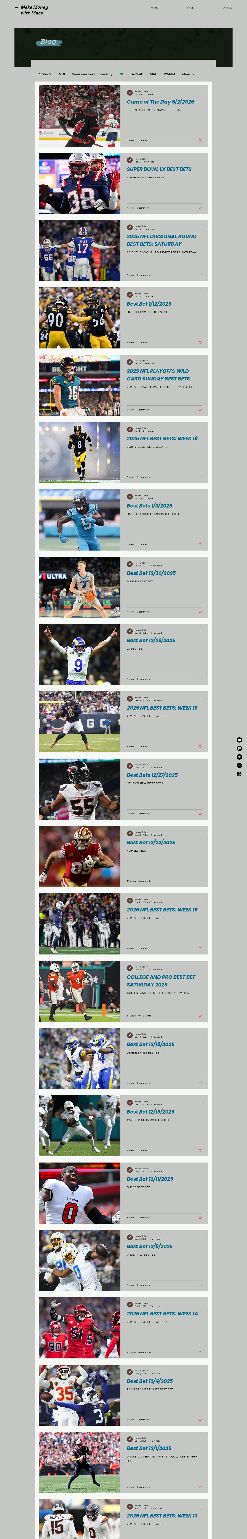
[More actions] (201, 93)
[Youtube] (239, 740)
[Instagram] (239, 765)
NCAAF (137, 74)
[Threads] (239, 774)
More (186, 74)
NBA (153, 74)
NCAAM (169, 74)
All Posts (45, 74)
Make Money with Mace (34, 10)
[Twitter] (239, 757)
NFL (122, 74)
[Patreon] (239, 748)
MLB (62, 74)
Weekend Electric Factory (92, 74)
